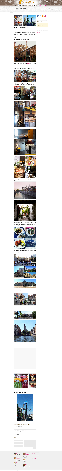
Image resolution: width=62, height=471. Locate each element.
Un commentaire (25, 457)
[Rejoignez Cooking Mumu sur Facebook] (38, 16)
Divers (31, 5)
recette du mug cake (36, 470)
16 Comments (18, 460)
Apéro (23, 466)
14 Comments (15, 465)
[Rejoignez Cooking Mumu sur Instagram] (45, 16)
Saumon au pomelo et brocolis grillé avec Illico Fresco (27, 454)
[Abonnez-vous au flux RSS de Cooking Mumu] (42, 16)
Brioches (17, 454)
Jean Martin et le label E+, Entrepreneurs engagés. (35, 456)
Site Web (15, 444)
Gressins (26, 464)
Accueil (15, 5)
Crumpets (17, 453)
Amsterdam (28, 63)
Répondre (23, 426)
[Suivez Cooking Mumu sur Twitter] (40, 16)
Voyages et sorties (26, 5)
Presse (34, 5)
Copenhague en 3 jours (34, 453)
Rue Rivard (38, 32)
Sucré (21, 5)
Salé (18, 5)
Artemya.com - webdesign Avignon (26, 470)
